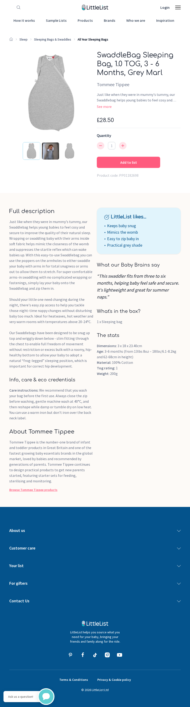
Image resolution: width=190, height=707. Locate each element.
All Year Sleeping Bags (93, 39)
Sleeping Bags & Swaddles (52, 39)
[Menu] (178, 7)
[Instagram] (107, 655)
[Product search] (17, 7)
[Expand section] (179, 530)
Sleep (23, 39)
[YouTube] (119, 655)
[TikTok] (95, 655)
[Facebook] (83, 655)
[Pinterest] (70, 655)
